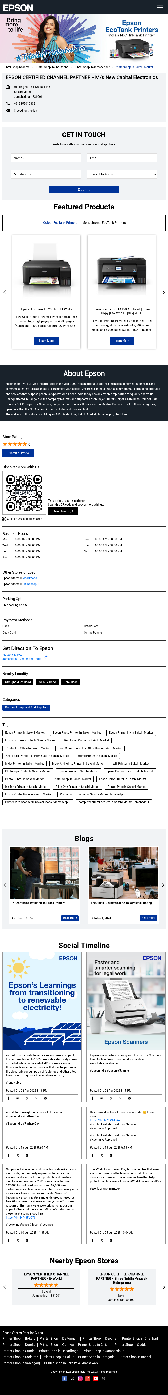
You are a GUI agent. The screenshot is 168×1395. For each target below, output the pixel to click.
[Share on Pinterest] (27, 1098)
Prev (4, 292)
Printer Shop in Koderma (20, 1357)
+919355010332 (24, 103)
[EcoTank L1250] (46, 269)
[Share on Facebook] (8, 1098)
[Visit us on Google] (88, 1379)
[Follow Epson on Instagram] (80, 1379)
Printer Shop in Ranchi (134, 1357)
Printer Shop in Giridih (94, 1345)
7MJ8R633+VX (12, 654)
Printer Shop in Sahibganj (21, 1363)
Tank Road (71, 682)
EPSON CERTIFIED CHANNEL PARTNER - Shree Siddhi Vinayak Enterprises (121, 1278)
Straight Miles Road (18, 682)
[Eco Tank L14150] (122, 269)
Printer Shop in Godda (131, 1345)
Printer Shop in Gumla (18, 1351)
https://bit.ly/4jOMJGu (105, 1120)
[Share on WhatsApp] (45, 1098)
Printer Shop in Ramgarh (96, 1357)
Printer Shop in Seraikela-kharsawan (71, 1363)
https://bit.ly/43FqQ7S (21, 1217)
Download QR (63, 511)
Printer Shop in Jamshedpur (103, 1351)
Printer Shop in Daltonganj (59, 1339)
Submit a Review (18, 453)
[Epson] (17, 8)
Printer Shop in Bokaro (18, 1339)
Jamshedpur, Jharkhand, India (21, 659)
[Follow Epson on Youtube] (96, 1379)
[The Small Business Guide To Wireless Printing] (123, 873)
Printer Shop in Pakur (58, 1357)
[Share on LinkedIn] (17, 1098)
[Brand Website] (103, 1379)
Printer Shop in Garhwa (57, 1345)
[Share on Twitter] (36, 1098)
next (163, 292)
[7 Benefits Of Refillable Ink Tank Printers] (44, 873)
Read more (70, 918)
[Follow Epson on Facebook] (64, 1379)
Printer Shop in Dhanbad (140, 1339)
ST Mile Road (47, 682)
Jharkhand (30, 578)
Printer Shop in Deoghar (100, 1339)
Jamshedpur (31, 584)
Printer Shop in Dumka (18, 1345)
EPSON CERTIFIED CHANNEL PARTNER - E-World (46, 1276)
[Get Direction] (45, 658)
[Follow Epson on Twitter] (72, 1379)
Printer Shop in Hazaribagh (58, 1351)
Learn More (46, 340)
